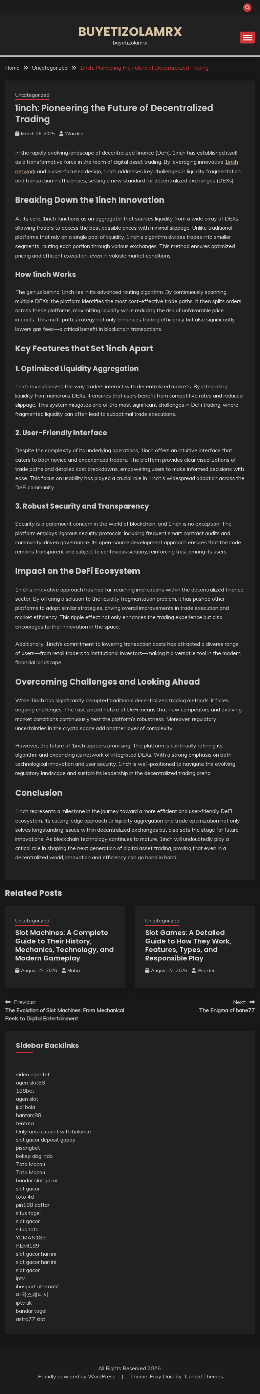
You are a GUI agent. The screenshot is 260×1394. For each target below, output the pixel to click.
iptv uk (24, 1302)
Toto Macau (30, 1164)
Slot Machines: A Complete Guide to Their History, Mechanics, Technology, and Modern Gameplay (64, 945)
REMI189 (27, 1245)
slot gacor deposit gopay (45, 1139)
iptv (20, 1278)
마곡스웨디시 (32, 1294)
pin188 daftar (32, 1204)
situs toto (27, 1229)
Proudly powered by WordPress (77, 1376)
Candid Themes (204, 1376)
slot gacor (28, 1188)
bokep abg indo (34, 1155)
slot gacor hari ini (36, 1253)
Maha (73, 970)
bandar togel (31, 1310)
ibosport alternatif (37, 1286)
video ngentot (33, 1074)
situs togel (28, 1213)
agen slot (27, 1098)
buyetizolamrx (130, 31)
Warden (74, 133)
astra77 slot (30, 1319)
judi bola (25, 1107)
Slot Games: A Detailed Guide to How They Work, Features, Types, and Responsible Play (188, 945)
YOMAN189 (31, 1237)
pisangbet (28, 1147)
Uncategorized (32, 95)
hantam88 (28, 1115)
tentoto (25, 1123)
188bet (25, 1090)
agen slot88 (30, 1082)
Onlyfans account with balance (53, 1131)
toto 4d (25, 1196)
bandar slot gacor (37, 1180)
